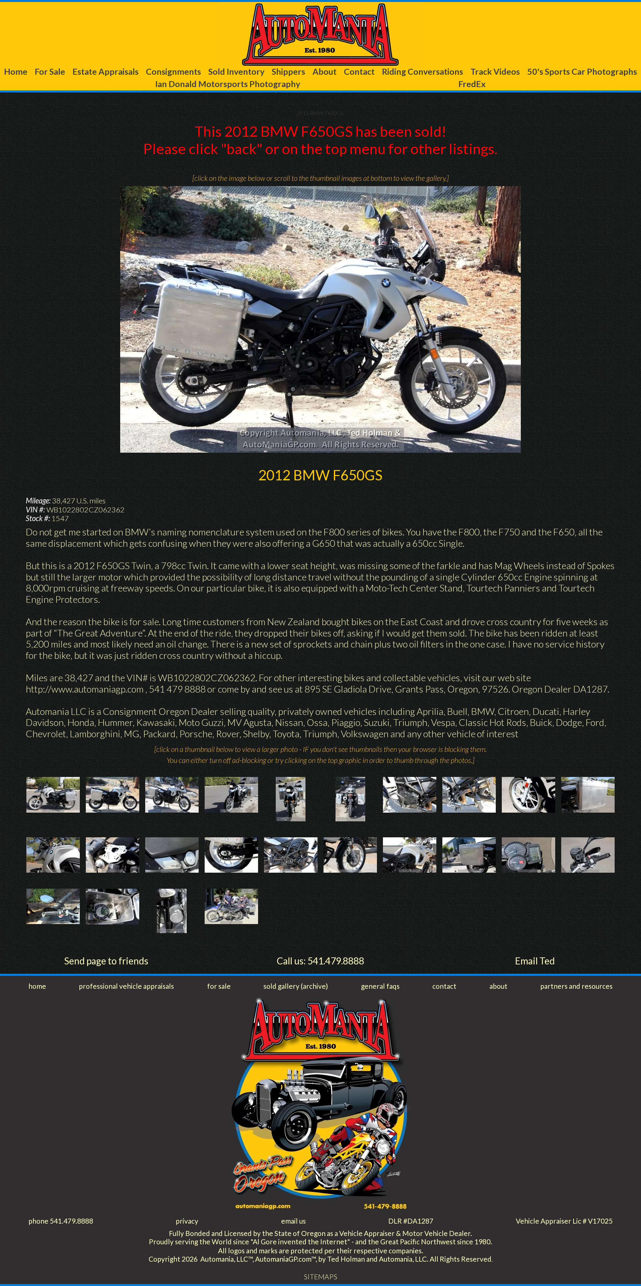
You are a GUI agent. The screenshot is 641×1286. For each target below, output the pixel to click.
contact (444, 986)
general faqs (380, 986)
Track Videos (495, 71)
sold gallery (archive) (295, 986)
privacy (187, 1221)
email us (293, 1221)
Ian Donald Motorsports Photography (227, 84)
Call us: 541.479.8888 (320, 960)
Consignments (173, 71)
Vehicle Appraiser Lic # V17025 (564, 1221)
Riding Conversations (422, 71)
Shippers (288, 71)
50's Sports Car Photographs (582, 71)
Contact (359, 71)
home (37, 986)
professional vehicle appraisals (126, 986)
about (498, 986)
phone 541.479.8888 (60, 1221)
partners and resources (576, 986)
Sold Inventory (236, 71)
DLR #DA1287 (410, 1221)
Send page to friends (106, 960)
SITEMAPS (320, 1276)
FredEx (472, 84)
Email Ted (535, 960)
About (324, 71)
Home (15, 71)
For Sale (50, 71)
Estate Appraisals (105, 71)
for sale (219, 986)
